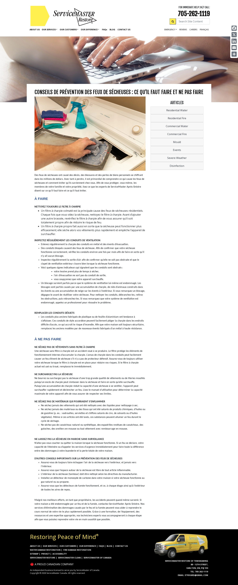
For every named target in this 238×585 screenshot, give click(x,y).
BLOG (109, 546)
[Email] (234, 47)
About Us (35, 29)
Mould (177, 142)
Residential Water (177, 110)
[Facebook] (234, 28)
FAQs (101, 546)
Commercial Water (177, 126)
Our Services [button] (49, 29)
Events (177, 150)
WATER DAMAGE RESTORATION (45, 550)
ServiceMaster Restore (42, 557)
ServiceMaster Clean (69, 557)
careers (193, 29)
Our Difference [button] (89, 29)
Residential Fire (177, 118)
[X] (234, 34)
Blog (112, 29)
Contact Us (124, 29)
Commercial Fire (177, 134)
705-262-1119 (194, 13)
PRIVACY (45, 553)
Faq (104, 29)
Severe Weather (177, 158)
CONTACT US (121, 546)
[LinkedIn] (234, 41)
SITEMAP (34, 553)
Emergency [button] (169, 29)
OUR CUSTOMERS (67, 546)
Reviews (183, 29)
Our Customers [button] (68, 29)
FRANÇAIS (204, 29)
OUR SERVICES (50, 546)
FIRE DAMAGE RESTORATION (77, 550)
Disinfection (177, 166)
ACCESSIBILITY (59, 553)
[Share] (234, 54)
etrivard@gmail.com (196, 575)
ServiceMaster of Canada (97, 557)
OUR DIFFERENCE (87, 546)
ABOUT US (35, 546)
